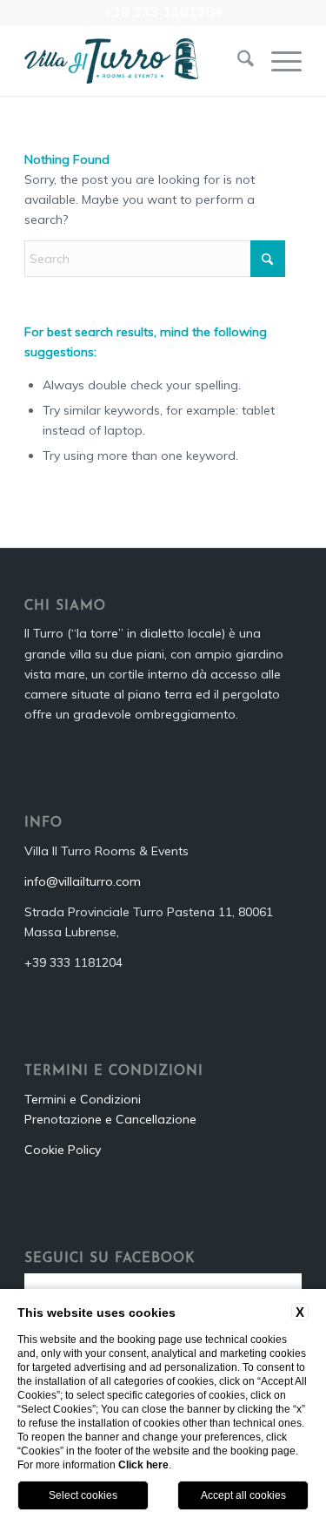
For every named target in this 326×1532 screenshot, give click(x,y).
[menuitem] (237, 61)
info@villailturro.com (82, 881)
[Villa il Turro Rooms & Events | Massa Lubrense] (135, 61)
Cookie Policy (62, 1149)
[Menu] (278, 61)
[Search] (237, 61)
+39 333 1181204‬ (163, 11)
